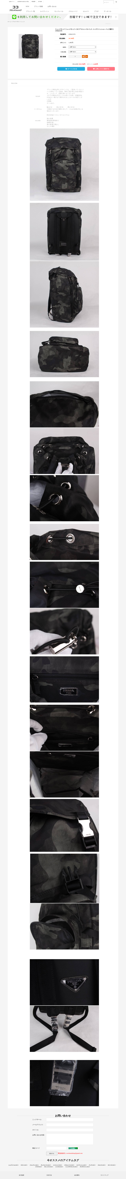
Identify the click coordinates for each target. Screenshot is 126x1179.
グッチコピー (92, 1164)
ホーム (9, 21)
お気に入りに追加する (102, 69)
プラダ (96, 11)
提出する (51, 1153)
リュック (22, 21)
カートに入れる (72, 69)
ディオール (107, 11)
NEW (27, 6)
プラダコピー (108, 23)
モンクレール (58, 11)
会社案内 (76, 1175)
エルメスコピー (102, 1164)
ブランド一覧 (30, 11)
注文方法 (49, 1175)
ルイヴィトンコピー (82, 1164)
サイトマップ (104, 1175)
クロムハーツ (73, 11)
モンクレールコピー (46, 1164)
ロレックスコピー (48, 1166)
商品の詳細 (14, 83)
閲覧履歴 (33, 1)
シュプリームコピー (13, 1164)
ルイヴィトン (44, 11)
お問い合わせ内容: (38, 1135)
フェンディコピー (34, 1164)
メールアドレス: (37, 1124)
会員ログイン (12, 1)
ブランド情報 (38, 6)
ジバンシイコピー (57, 1164)
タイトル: (35, 1130)
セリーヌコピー (112, 1164)
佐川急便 (40, 1)
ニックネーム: (37, 1119)
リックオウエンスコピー (71, 1166)
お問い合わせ (52, 6)
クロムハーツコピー (69, 1164)
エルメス (86, 11)
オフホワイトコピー (85, 1166)
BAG (18, 21)
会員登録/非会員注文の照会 (23, 1)
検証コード (36, 1148)
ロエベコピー (24, 1164)
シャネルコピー (59, 1166)
